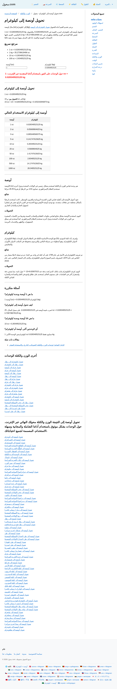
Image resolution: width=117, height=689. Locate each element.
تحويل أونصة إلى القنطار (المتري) (17, 451)
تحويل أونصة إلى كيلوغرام (14, 397)
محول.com (8, 4)
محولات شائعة (96, 19)
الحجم (94, 26)
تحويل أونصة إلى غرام (13, 370)
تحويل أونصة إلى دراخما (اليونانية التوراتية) (20, 498)
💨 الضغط (60, 4)
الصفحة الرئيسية (11, 14)
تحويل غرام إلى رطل (12, 379)
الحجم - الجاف (97, 30)
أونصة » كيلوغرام (21, 666)
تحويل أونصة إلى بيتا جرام (14, 466)
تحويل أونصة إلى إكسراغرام (15, 440)
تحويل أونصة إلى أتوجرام (14, 437)
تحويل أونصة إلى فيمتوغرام (15, 560)
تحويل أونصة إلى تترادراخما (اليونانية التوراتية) (21, 472)
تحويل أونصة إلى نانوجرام (14, 627)
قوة (93, 74)
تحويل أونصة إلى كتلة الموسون (16, 580)
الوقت (94, 60)
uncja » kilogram (103, 670)
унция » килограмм (55, 680)
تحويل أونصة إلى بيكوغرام (14, 469)
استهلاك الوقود (97, 23)
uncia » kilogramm (66, 676)
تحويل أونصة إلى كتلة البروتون (16, 571)
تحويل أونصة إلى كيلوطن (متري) (17, 595)
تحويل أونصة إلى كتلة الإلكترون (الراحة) (19, 568)
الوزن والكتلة (25, 14)
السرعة (95, 33)
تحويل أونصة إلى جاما (13, 478)
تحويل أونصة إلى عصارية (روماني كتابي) (19, 551)
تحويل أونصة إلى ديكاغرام (14, 507)
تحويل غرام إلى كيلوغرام (14, 385)
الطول (94, 43)
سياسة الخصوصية (35, 654)
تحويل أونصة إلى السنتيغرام (15, 443)
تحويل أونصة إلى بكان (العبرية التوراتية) (19, 460)
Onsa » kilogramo (90, 673)
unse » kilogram (106, 666)
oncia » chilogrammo (85, 670)
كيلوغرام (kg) (50, 64)
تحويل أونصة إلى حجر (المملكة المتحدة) (19, 489)
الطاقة (94, 40)
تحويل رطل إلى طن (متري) (15, 411)
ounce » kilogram (38, 666)
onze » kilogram (49, 670)
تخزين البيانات (97, 64)
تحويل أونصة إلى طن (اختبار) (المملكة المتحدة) (22, 536)
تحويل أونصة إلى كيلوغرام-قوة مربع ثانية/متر (21, 601)
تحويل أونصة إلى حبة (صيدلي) (16, 484)
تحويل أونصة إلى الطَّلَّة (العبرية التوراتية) (19, 449)
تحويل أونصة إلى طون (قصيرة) (16, 548)
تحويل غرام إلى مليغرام (13, 391)
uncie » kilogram (29, 673)
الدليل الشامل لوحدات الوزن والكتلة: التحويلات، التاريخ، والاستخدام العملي (36, 345)
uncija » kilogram (16, 676)
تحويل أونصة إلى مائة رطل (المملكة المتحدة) (21, 607)
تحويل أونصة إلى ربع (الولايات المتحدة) (19, 516)
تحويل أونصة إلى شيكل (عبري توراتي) (19, 530)
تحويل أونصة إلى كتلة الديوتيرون (16, 574)
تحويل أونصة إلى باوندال (13, 457)
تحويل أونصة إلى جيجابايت (14, 481)
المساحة (95, 54)
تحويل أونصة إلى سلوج (13, 528)
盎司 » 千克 (25, 680)
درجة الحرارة (97, 67)
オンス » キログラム (102, 676)
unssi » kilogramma (33, 670)
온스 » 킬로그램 (106, 680)
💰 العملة (96, 4)
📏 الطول (84, 4)
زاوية (94, 70)
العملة (94, 47)
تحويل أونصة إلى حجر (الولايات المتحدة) (19, 492)
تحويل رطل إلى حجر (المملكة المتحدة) (19, 403)
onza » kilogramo (54, 666)
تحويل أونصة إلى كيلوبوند (14, 592)
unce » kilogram (13, 673)
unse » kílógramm (49, 676)
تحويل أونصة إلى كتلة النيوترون (16, 583)
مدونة (24, 654)
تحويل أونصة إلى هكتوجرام (14, 630)
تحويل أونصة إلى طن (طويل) (15, 542)
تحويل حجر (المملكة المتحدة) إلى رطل (19, 406)
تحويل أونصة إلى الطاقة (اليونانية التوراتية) (20, 446)
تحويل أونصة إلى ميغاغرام (14, 615)
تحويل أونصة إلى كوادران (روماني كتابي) (20, 589)
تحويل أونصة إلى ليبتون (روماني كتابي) (19, 604)
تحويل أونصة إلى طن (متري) (15, 545)
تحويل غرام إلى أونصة (13, 368)
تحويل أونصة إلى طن (12, 533)
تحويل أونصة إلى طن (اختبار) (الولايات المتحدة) (22, 539)
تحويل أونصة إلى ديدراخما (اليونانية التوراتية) (21, 501)
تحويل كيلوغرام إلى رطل (14, 362)
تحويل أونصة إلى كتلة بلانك (14, 586)
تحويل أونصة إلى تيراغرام (14, 475)
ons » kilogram (45, 673)
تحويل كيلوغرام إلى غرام (14, 388)
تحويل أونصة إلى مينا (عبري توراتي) (18, 624)
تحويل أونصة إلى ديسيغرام (14, 504)
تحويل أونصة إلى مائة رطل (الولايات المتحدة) (21, 609)
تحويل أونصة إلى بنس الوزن (15, 463)
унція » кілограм (73, 680)
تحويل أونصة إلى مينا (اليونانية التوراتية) (19, 621)
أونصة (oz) (10, 64)
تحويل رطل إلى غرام (12, 382)
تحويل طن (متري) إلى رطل (15, 408)
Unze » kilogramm (89, 666)
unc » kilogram (106, 673)
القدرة (94, 50)
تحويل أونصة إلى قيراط (13, 563)
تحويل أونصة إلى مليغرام (14, 612)
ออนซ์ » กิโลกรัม (38, 680)
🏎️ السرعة (47, 4)
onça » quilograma (71, 666)
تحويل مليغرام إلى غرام (13, 394)
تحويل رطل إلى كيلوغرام (14, 365)
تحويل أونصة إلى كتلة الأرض (15, 566)
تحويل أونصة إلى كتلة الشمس (16, 577)
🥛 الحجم (34, 4)
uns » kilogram (16, 670)
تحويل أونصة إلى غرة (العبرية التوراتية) (19, 557)
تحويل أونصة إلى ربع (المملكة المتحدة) (19, 513)
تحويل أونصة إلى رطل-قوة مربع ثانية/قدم (20, 525)
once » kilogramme (66, 670)
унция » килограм (83, 676)
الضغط (94, 37)
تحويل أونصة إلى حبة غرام (14, 487)
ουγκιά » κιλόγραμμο (67, 683)
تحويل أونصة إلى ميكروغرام (15, 618)
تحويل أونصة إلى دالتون (13, 495)
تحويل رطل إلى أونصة (13, 373)
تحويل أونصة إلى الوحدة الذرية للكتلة (18, 454)
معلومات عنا (7, 654)
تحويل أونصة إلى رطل (13, 376)
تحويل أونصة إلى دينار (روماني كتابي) (18, 510)
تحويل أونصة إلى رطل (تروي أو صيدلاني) (20, 522)
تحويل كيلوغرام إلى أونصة (40, 27)
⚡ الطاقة (72, 4)
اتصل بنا (17, 654)
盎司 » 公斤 (12, 680)
